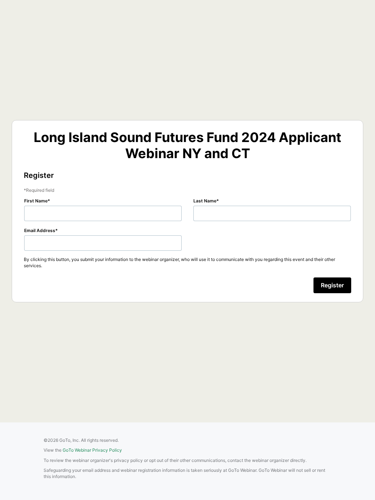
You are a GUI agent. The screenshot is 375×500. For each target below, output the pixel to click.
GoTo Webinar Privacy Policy (92, 450)
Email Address (39, 230)
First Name (36, 201)
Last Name (204, 201)
